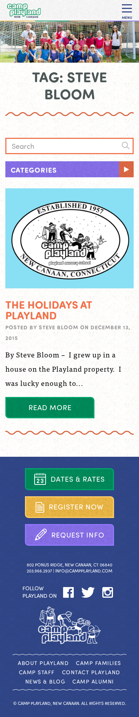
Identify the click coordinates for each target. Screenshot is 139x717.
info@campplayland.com (83, 571)
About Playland (43, 662)
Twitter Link (88, 592)
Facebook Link (69, 592)
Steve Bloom (58, 327)
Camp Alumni (93, 681)
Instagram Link (108, 592)
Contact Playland (91, 672)
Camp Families (98, 662)
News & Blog (45, 681)
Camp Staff (37, 672)
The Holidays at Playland (48, 309)
